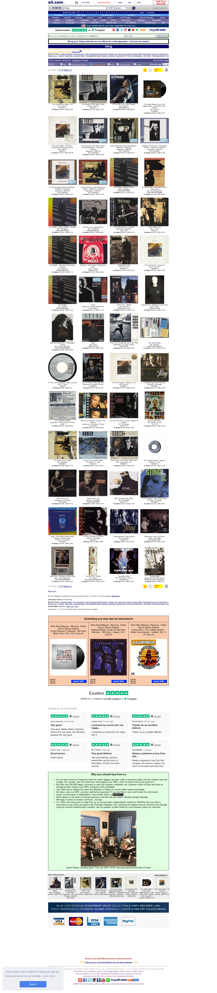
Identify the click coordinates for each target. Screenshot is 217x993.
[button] (152, 921)
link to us (82, 971)
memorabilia (156, 20)
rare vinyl (79, 17)
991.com (100, 976)
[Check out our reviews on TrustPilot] (118, 794)
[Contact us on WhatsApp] (137, 30)
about (139, 2)
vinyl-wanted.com (89, 976)
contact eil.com (110, 976)
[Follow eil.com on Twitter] (90, 981)
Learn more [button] (48, 976)
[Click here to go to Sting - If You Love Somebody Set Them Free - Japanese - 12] (70, 887)
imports (57, 20)
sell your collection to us (84, 974)
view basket (86, 2)
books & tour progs (146, 17)
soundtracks (84, 20)
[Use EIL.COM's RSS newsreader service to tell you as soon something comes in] (133, 980)
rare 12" (110, 17)
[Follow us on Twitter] (121, 30)
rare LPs (90, 17)
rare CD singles (125, 17)
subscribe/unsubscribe (125, 976)
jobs (163, 23)
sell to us (57, 23)
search (99, 971)
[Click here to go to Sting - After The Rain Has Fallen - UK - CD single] (55, 887)
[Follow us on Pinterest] (113, 30)
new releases (59, 15)
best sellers (131, 15)
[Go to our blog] (157, 30)
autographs (141, 20)
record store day (154, 15)
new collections (131, 23)
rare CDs (67, 17)
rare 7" (100, 17)
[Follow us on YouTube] (133, 30)
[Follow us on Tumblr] (129, 30)
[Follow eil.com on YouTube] (103, 981)
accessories (91, 971)
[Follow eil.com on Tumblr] (99, 981)
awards (113, 20)
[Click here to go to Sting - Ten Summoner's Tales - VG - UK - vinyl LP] (85, 887)
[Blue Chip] (108, 911)
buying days (70, 23)
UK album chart (107, 15)
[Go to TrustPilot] (80, 31)
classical (103, 20)
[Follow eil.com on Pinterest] (80, 981)
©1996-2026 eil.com (80, 984)
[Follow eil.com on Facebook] (85, 981)
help (129, 2)
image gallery (113, 971)
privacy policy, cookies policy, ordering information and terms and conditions (116, 984)
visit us (83, 23)
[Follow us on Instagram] (125, 30)
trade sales (95, 23)
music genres (137, 971)
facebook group (150, 23)
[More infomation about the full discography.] (81, 51)
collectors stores (111, 23)
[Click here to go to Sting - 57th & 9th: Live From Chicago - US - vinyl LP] (100, 887)
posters (162, 17)
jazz (95, 20)
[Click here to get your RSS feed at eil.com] (143, 30)
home (76, 971)
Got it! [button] (33, 984)
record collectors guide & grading (107, 974)
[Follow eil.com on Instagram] (94, 981)
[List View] (150, 71)
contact (120, 2)
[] (68, 70)
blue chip (55, 17)
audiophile (69, 20)
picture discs (126, 20)
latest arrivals (81, 15)
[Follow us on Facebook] (117, 30)
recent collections (126, 974)
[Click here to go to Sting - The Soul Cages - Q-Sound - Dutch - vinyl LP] (161, 887)
